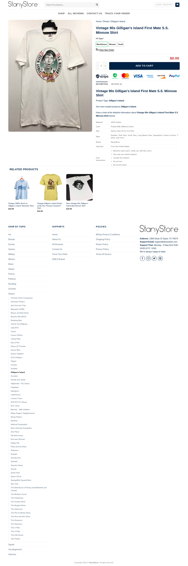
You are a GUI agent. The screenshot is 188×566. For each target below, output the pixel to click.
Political (12, 279)
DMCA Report (58, 259)
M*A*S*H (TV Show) (19, 402)
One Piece (15, 432)
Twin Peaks (15, 539)
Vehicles (12, 554)
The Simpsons (16, 520)
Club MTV (15, 328)
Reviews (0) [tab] (116, 84)
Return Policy (102, 244)
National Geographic (19, 424)
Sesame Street (17, 465)
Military (11, 254)
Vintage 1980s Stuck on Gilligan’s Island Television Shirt (21, 204)
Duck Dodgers (16, 357)
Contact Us (94, 13)
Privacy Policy (102, 249)
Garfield (14, 369)
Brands (11, 239)
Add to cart (144, 65)
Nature (11, 269)
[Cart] (177, 5)
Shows (106, 21)
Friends (14, 365)
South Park (15, 473)
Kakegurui (15, 391)
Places (11, 274)
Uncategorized (15, 549)
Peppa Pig (15, 443)
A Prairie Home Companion (22, 298)
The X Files (15, 528)
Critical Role (15, 339)
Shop (61, 13)
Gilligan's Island (118, 21)
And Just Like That (18, 305)
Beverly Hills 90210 (18, 317)
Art (9, 234)
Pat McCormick (17, 435)
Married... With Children (20, 409)
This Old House (17, 535)
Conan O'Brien (17, 335)
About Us (56, 239)
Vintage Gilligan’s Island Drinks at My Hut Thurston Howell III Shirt (49, 205)
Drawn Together (17, 354)
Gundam (14, 376)
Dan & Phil (15, 343)
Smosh (13, 469)
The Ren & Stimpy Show (20, 513)
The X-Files (15, 531)
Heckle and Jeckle (18, 380)
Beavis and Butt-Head (19, 313)
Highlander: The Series (20, 383)
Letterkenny (15, 395)
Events (11, 244)
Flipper (13, 361)
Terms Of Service (103, 254)
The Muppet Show (18, 505)
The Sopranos (16, 524)
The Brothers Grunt (18, 494)
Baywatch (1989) (17, 309)
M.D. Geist (15, 406)
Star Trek (14, 484)
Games (11, 249)
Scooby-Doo (16, 458)
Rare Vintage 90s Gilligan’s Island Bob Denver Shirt (77, 204)
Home (98, 21)
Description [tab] (102, 84)
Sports (11, 544)
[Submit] (97, 5)
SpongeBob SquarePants (21, 480)
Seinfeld (14, 461)
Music (11, 264)
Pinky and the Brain (18, 447)
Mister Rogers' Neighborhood (23, 413)
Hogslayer (15, 387)
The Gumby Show (18, 502)
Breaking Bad (16, 320)
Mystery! (14, 421)
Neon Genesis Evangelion (21, 428)
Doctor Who (15, 350)
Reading (12, 284)
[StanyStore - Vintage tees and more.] (24, 5)
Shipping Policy (103, 239)
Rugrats (14, 454)
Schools (12, 289)
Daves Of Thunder (18, 346)
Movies (11, 259)
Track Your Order (117, 13)
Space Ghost (16, 476)
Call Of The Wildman (19, 324)
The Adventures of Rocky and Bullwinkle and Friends (29, 489)
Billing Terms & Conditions (108, 234)
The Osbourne (17, 509)
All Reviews (76, 13)
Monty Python (16, 417)
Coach (13, 331)
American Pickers (18, 302)
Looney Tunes (16, 398)
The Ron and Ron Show (20, 516)
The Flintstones (17, 498)
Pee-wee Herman (18, 439)
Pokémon (14, 450)
